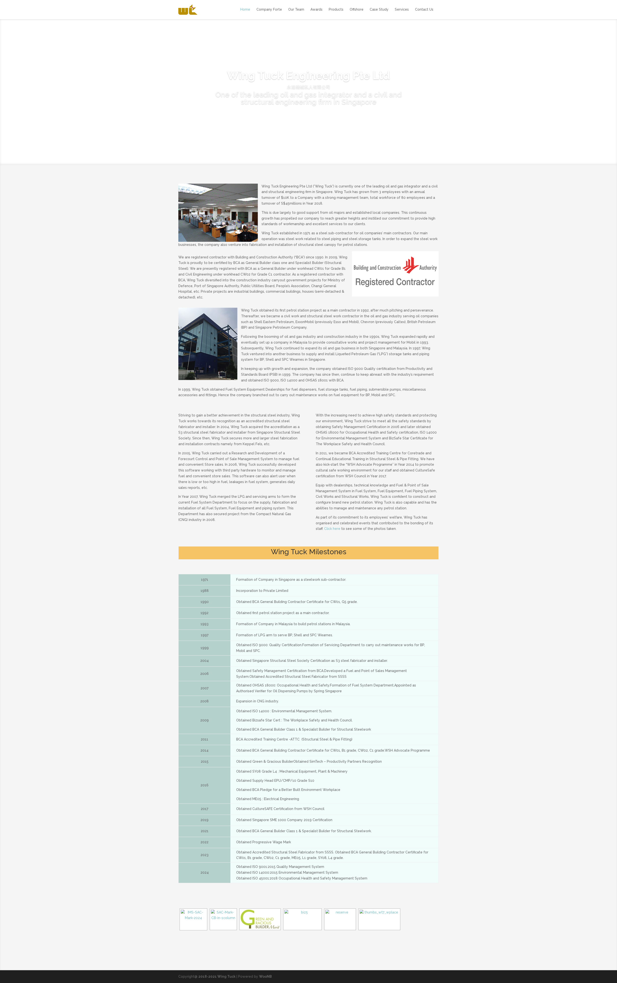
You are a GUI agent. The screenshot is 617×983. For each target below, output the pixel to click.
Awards (316, 9)
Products (336, 9)
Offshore (356, 9)
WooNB (265, 976)
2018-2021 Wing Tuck (216, 976)
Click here (332, 529)
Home (245, 9)
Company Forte (269, 9)
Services (402, 9)
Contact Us (424, 9)
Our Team (296, 9)
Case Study (379, 9)
